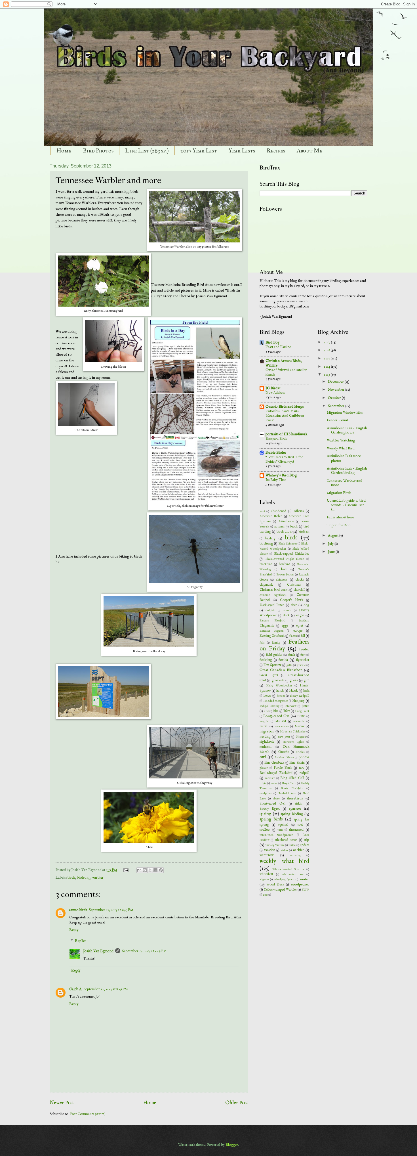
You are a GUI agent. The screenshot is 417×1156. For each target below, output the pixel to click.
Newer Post (62, 1103)
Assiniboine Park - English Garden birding (347, 470)
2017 (327, 342)
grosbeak (278, 680)
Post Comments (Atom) (88, 1114)
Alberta (299, 511)
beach (294, 527)
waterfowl (267, 855)
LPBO (301, 716)
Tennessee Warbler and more (344, 482)
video (284, 850)
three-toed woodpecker (276, 835)
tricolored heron (286, 840)
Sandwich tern (287, 793)
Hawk (293, 690)
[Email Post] (125, 870)
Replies (80, 941)
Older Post (236, 1103)
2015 (327, 358)
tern (280, 830)
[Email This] (139, 870)
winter (304, 879)
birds (71, 877)
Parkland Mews (284, 757)
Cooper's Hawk (291, 600)
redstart (270, 778)
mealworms (282, 726)
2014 (327, 366)
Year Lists (242, 150)
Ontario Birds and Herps (285, 406)
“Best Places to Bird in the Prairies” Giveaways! (284, 459)
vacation (269, 850)
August (333, 535)
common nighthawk (273, 595)
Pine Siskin (297, 763)
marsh (264, 726)
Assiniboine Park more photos (344, 458)
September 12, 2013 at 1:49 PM (144, 951)
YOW (305, 890)
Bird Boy (272, 342)
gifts (289, 665)
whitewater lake (293, 874)
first (303, 655)
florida (283, 659)
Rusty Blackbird (292, 788)
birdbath (303, 532)
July (331, 543)
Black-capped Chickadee (291, 554)
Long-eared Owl (276, 716)
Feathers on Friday (284, 645)
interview (290, 706)
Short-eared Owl (272, 804)
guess (294, 680)
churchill (299, 590)
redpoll (304, 773)
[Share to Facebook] (155, 870)
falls (262, 643)
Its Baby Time (276, 480)
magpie (264, 721)
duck (286, 615)
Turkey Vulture (274, 845)
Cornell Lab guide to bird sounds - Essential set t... (346, 505)
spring (265, 814)
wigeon (264, 879)
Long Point (302, 711)
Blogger (232, 1144)
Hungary (298, 701)
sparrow (295, 808)
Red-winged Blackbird (276, 773)
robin (263, 783)
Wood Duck (275, 885)
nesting (265, 736)
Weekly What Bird (341, 448)
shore (276, 799)
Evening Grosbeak (272, 636)
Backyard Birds (276, 439)
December (336, 381)
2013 (327, 374)
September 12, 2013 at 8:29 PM (105, 989)
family (276, 643)
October (335, 397)
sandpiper (266, 793)
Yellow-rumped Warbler (280, 890)
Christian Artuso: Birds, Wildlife (284, 363)
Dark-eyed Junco (272, 605)
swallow (265, 830)
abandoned (278, 511)
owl (263, 757)
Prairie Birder (276, 452)
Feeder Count (337, 420)
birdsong (83, 877)
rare (301, 768)
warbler (98, 877)
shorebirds (295, 798)
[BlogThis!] (145, 870)
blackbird (266, 564)
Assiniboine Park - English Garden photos (347, 430)
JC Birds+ (273, 388)
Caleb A (75, 989)
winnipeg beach (284, 879)
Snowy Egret (270, 809)
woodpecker (300, 884)
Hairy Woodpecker (279, 686)
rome (274, 783)
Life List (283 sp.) (147, 150)
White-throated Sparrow (288, 869)
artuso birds (78, 910)
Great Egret (269, 675)
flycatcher (302, 660)
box (284, 569)
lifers (286, 711)
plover (264, 768)
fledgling (266, 660)
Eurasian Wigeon (271, 631)
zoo (265, 895)
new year (284, 737)
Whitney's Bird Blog (281, 475)
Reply (73, 929)
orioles (300, 752)
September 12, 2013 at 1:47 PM (111, 910)
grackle (301, 665)
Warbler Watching (341, 440)
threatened (296, 830)
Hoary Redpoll (299, 696)
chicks (300, 580)
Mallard (280, 721)
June (332, 551)
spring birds (271, 819)
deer (294, 605)
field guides (274, 655)
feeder (304, 649)
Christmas (294, 585)
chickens (281, 580)
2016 (262, 511)
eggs (285, 626)
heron (267, 696)
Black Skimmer (287, 544)
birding (270, 539)
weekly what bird (284, 861)
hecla (306, 691)
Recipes (276, 150)
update (304, 845)
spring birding (292, 814)
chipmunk (266, 585)
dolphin (270, 610)
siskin (298, 804)
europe (297, 631)
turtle (292, 845)
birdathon (284, 531)
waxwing (295, 855)
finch (291, 655)
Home (63, 150)
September (336, 406)
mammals (298, 721)
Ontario (283, 752)
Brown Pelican (285, 575)
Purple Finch (283, 768)
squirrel (283, 825)
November (336, 389)
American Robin (271, 516)
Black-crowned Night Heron (284, 559)
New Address (275, 393)
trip (306, 839)
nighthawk (267, 742)
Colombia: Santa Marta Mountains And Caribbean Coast (285, 415)
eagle (300, 615)
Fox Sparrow (272, 665)
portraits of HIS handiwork (286, 434)
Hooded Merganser (275, 701)
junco (305, 706)
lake (275, 711)
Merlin (299, 726)
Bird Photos (98, 150)
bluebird (284, 564)
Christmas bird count (274, 590)
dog (306, 605)
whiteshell (266, 874)
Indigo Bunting (269, 706)
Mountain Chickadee (293, 732)
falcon (293, 636)
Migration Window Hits (345, 412)
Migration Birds (339, 493)
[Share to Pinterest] (161, 870)
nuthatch (265, 747)
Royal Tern (289, 783)
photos (304, 757)
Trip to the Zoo (339, 525)
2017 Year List (198, 150)
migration (267, 731)
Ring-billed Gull (292, 778)
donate (287, 610)
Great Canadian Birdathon (281, 670)
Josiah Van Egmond (98, 951)
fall (303, 636)
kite (266, 711)
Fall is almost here (340, 517)
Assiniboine (286, 521)
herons (281, 696)
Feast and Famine (278, 347)
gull (306, 680)
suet (300, 825)
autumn (279, 527)
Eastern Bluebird (272, 621)
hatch (280, 691)
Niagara (301, 737)
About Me (309, 150)
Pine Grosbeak (274, 763)
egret (299, 626)
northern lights (293, 742)
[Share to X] (150, 870)
